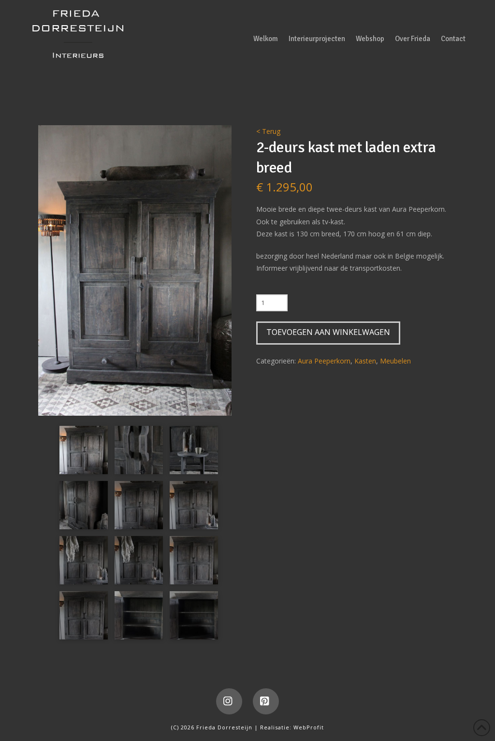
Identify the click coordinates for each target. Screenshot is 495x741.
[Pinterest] (266, 701)
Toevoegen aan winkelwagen (328, 332)
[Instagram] (229, 701)
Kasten (365, 360)
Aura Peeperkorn (324, 360)
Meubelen (395, 360)
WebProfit (308, 727)
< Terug (268, 131)
